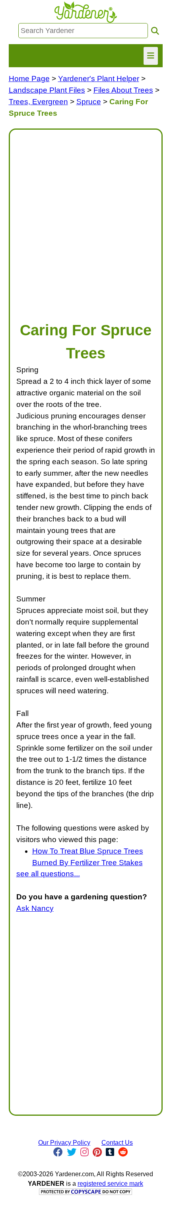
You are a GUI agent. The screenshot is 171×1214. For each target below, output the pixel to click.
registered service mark (110, 1183)
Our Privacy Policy (64, 1142)
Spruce (88, 101)
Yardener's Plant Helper (98, 78)
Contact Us (117, 1142)
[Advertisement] (85, 221)
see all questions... (48, 874)
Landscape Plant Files (47, 90)
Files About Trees (123, 90)
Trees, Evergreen (38, 101)
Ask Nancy (35, 908)
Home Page (29, 78)
